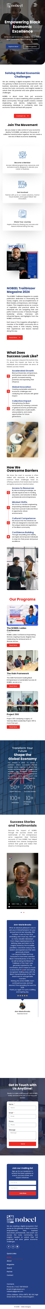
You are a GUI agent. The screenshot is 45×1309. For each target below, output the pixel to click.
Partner (9, 1272)
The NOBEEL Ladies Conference (16, 629)
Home (9, 1257)
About (9, 1261)
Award (9, 1268)
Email (11, 1113)
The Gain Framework (18, 673)
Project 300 (13, 714)
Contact (10, 1275)
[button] (35, 5)
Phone (11, 1121)
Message (12, 1130)
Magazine (10, 1264)
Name (11, 1104)
